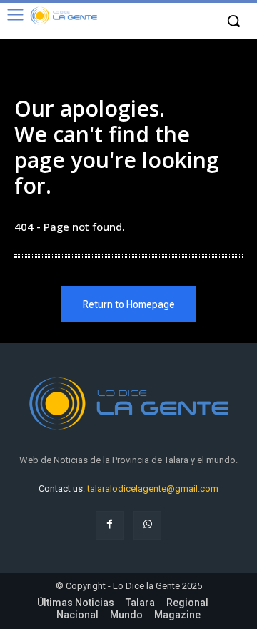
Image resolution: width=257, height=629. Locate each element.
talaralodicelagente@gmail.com (152, 488)
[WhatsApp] (147, 525)
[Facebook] (110, 525)
